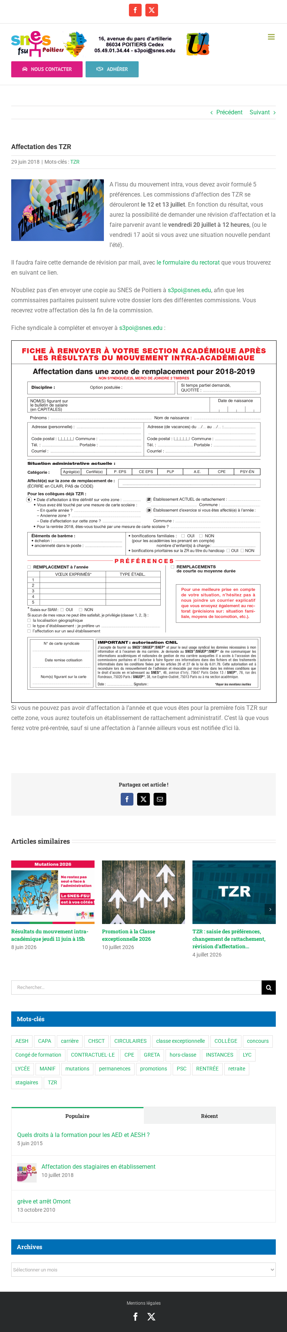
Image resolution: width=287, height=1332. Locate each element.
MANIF (48, 1069)
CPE (129, 1055)
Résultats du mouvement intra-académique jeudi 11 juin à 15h (50, 935)
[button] (16, 909)
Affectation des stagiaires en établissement (98, 1166)
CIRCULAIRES (130, 1041)
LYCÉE (22, 1069)
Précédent (229, 112)
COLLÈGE (226, 1041)
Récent (209, 1115)
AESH (21, 1041)
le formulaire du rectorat (189, 262)
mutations (77, 1069)
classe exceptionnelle (180, 1041)
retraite (236, 1069)
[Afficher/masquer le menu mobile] (272, 37)
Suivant (260, 112)
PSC (181, 1069)
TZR (75, 162)
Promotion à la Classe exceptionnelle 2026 (128, 935)
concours (258, 1041)
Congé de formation (38, 1055)
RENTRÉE (207, 1069)
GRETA (152, 1055)
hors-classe (183, 1055)
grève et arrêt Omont (44, 1201)
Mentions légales (144, 1303)
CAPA (44, 1041)
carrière (69, 1041)
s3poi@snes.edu (189, 290)
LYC (247, 1055)
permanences (114, 1069)
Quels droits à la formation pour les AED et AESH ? (83, 1134)
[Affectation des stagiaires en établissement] (27, 1168)
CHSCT (96, 1041)
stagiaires (26, 1082)
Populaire (77, 1115)
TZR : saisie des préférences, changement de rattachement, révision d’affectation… (228, 939)
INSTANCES (219, 1055)
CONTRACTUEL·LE (93, 1055)
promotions (153, 1069)
